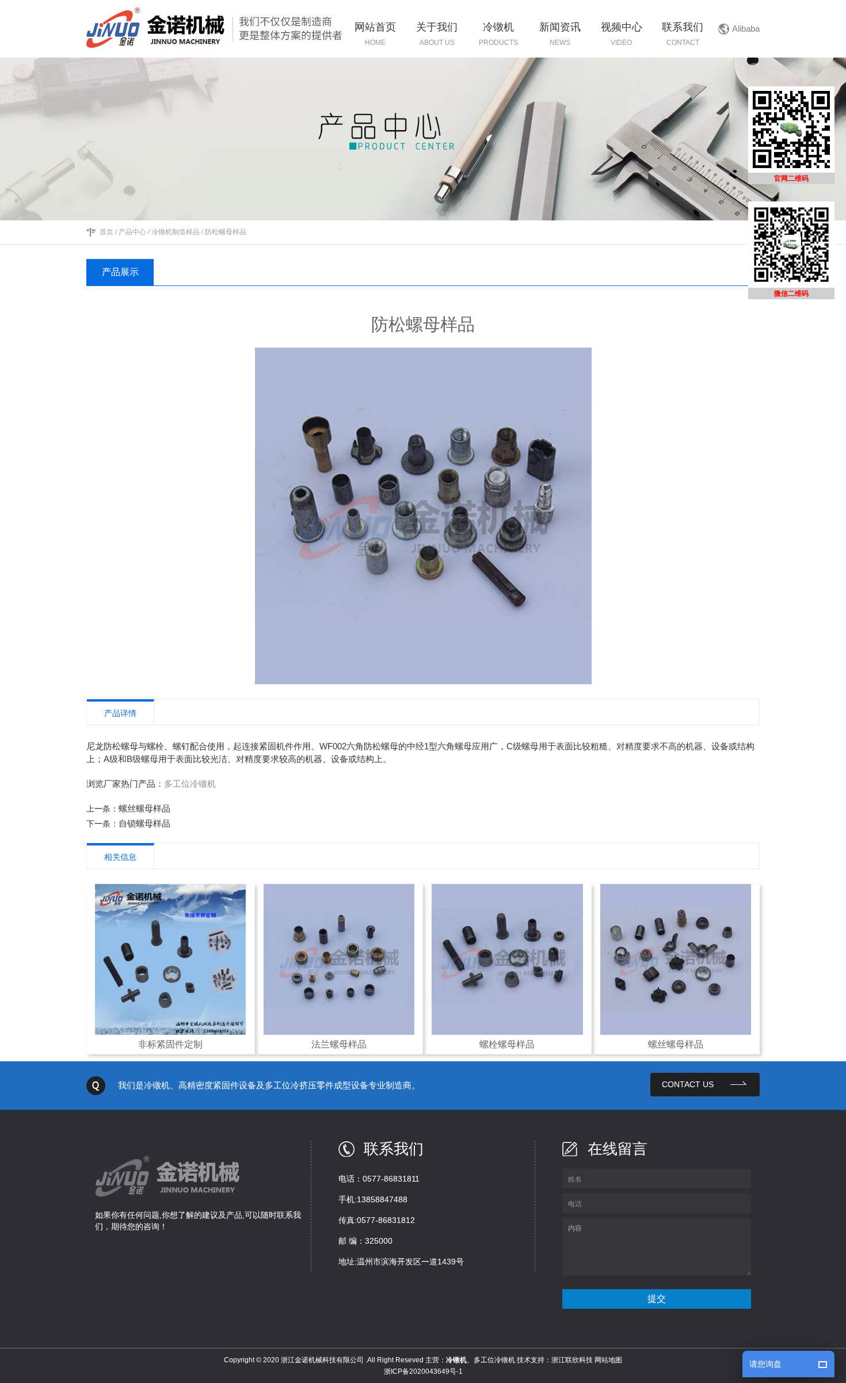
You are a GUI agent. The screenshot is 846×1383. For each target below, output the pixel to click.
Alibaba (746, 28)
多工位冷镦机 (190, 783)
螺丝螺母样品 (144, 808)
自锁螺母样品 (144, 823)
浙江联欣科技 (572, 1360)
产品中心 (132, 232)
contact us (688, 1084)
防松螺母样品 (225, 232)
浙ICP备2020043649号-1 (423, 1371)
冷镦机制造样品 (175, 232)
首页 (106, 232)
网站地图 (608, 1360)
